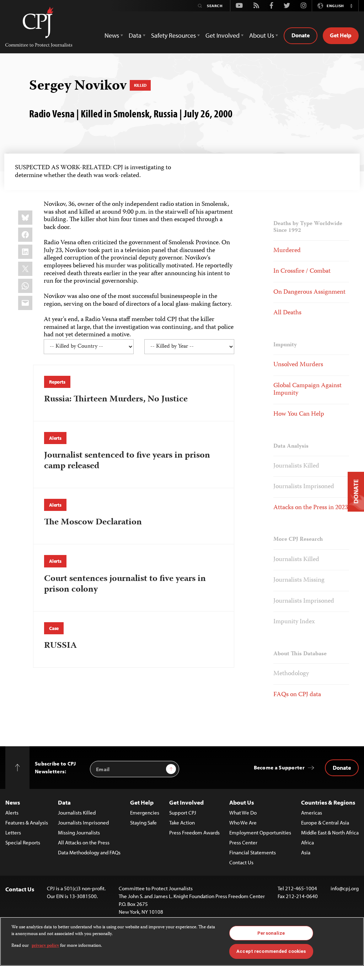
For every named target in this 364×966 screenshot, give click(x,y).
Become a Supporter (279, 767)
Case (54, 628)
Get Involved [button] (222, 35)
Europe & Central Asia (325, 822)
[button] (351, 5)
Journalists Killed (296, 466)
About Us (241, 802)
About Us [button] (261, 35)
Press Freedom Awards (194, 832)
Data (64, 802)
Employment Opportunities (260, 832)
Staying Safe (143, 822)
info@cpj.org (345, 888)
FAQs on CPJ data (297, 694)
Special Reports (22, 842)
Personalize (271, 933)
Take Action (182, 822)
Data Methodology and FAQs (89, 852)
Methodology (291, 673)
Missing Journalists (79, 832)
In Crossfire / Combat (302, 271)
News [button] (112, 35)
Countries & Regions (328, 802)
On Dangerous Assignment (309, 292)
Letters (13, 832)
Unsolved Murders (298, 364)
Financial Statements (252, 852)
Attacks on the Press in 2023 (310, 507)
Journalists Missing (299, 580)
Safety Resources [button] (173, 35)
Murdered (287, 250)
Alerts (55, 438)
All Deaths (287, 313)
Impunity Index (294, 622)
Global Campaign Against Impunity (307, 389)
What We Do (243, 812)
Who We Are (243, 822)
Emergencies (144, 812)
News (12, 802)
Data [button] (135, 35)
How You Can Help (298, 414)
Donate (300, 35)
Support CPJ (182, 812)
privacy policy (45, 946)
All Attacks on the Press (83, 842)
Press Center (243, 842)
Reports (57, 382)
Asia (305, 852)
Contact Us (241, 862)
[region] (182, 941)
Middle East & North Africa (330, 832)
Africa (307, 842)
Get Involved (186, 802)
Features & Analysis (26, 822)
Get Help (341, 35)
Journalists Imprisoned (303, 486)
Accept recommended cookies (271, 951)
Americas (311, 812)
